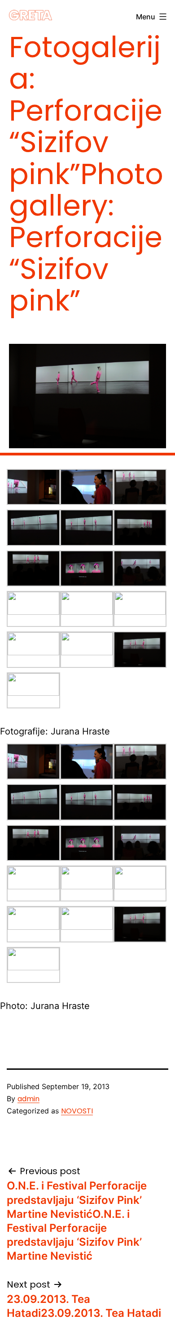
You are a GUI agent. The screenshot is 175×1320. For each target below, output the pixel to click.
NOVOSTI (77, 1111)
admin (28, 1099)
